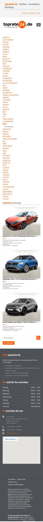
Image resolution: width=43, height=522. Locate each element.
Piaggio (6, 158)
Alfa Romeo (8, 40)
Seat (5, 165)
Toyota (6, 182)
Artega (6, 52)
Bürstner (7, 62)
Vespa (5, 185)
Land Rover (8, 119)
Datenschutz (12, 482)
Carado (6, 66)
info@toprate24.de (12, 433)
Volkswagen (8, 187)
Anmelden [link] (9, 343)
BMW (5, 57)
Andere (6, 47)
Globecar (7, 93)
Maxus (6, 132)
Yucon (6, 199)
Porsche (7, 161)
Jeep (4, 112)
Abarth (6, 38)
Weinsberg (8, 192)
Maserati (7, 129)
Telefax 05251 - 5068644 (14, 430)
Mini (4, 144)
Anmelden (12, 479)
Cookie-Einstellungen (15, 484)
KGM (5, 114)
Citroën (6, 71)
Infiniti (6, 105)
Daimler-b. (7, 78)
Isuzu (5, 107)
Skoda (5, 170)
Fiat (4, 86)
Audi (5, 54)
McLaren (7, 137)
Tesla (5, 180)
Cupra (5, 74)
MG (4, 141)
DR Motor (7, 81)
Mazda (6, 134)
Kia (4, 117)
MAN (5, 124)
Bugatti (6, 59)
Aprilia (6, 50)
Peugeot (7, 156)
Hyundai (6, 100)
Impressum (21, 479)
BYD (4, 64)
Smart (5, 173)
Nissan (6, 149)
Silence (6, 168)
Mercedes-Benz (10, 139)
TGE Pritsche (8, 127)
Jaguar (6, 110)
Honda (6, 98)
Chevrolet (7, 69)
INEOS (5, 102)
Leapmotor (8, 122)
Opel (5, 151)
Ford (5, 88)
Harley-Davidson (11, 95)
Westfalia (7, 194)
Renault (6, 163)
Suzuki (6, 177)
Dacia (5, 76)
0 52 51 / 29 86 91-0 (29, 13)
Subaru (6, 175)
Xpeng (5, 197)
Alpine (5, 45)
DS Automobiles (10, 83)
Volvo (5, 189)
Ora (4, 153)
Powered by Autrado (29, 521)
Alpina (6, 42)
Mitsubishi (7, 146)
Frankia (6, 90)
